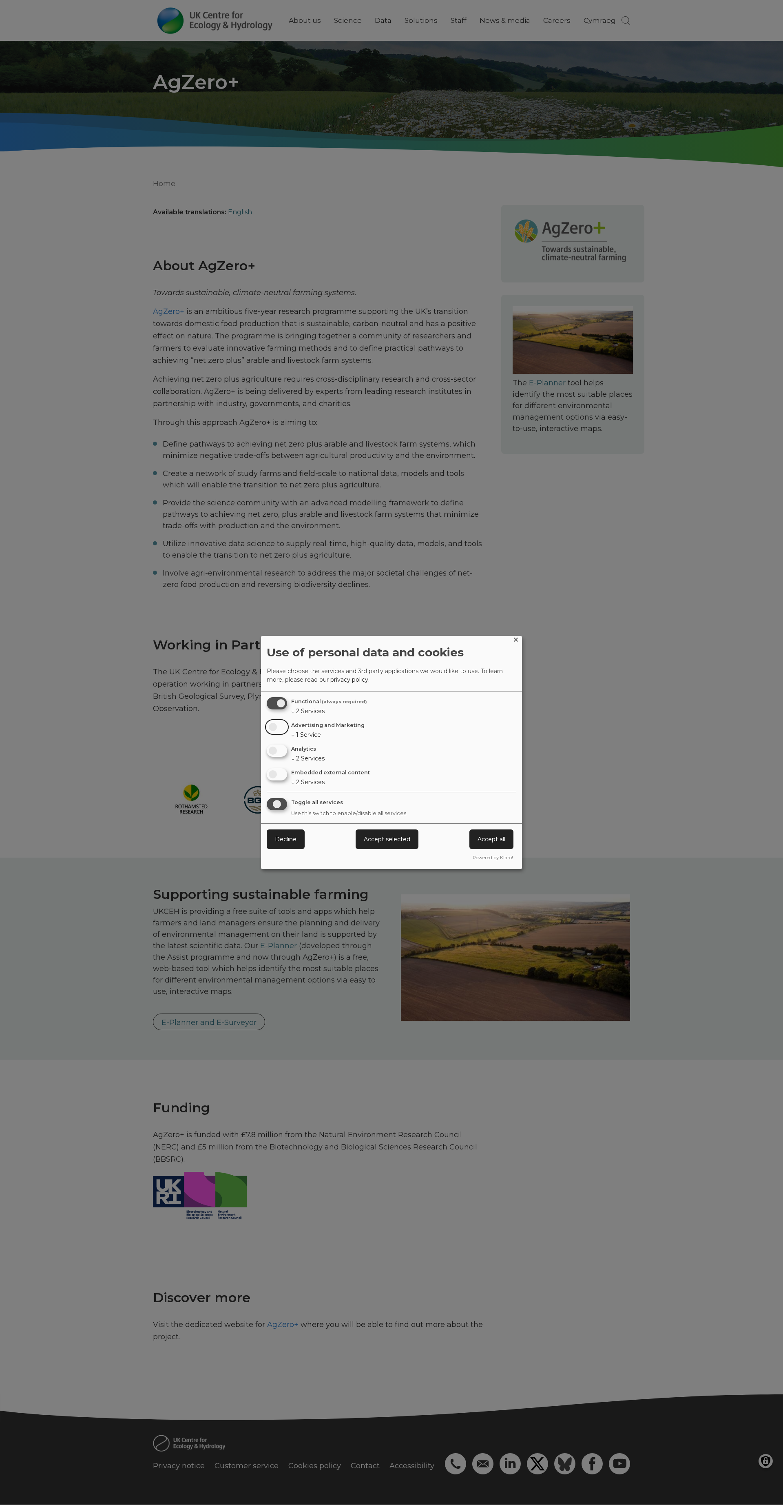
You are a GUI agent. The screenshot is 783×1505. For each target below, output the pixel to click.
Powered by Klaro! (493, 857)
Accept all (491, 839)
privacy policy (349, 679)
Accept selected (387, 839)
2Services (308, 711)
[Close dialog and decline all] (516, 641)
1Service (306, 734)
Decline (285, 839)
